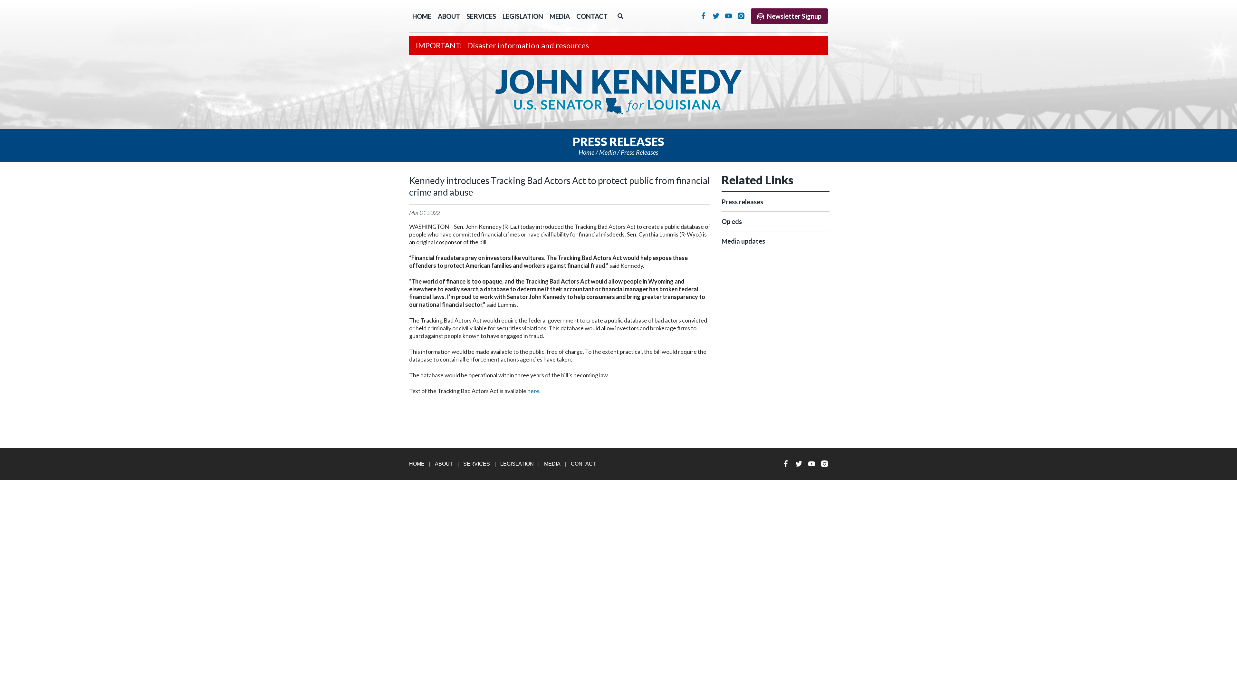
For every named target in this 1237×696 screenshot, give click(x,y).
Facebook (703, 15)
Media (560, 16)
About (449, 16)
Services (481, 16)
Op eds (732, 221)
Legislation (523, 16)
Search (620, 16)
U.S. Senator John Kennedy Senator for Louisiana (618, 92)
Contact (592, 16)
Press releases (639, 152)
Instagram (741, 15)
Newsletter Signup (794, 16)
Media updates (743, 241)
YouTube (728, 15)
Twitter (716, 15)
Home (586, 152)
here (533, 390)
